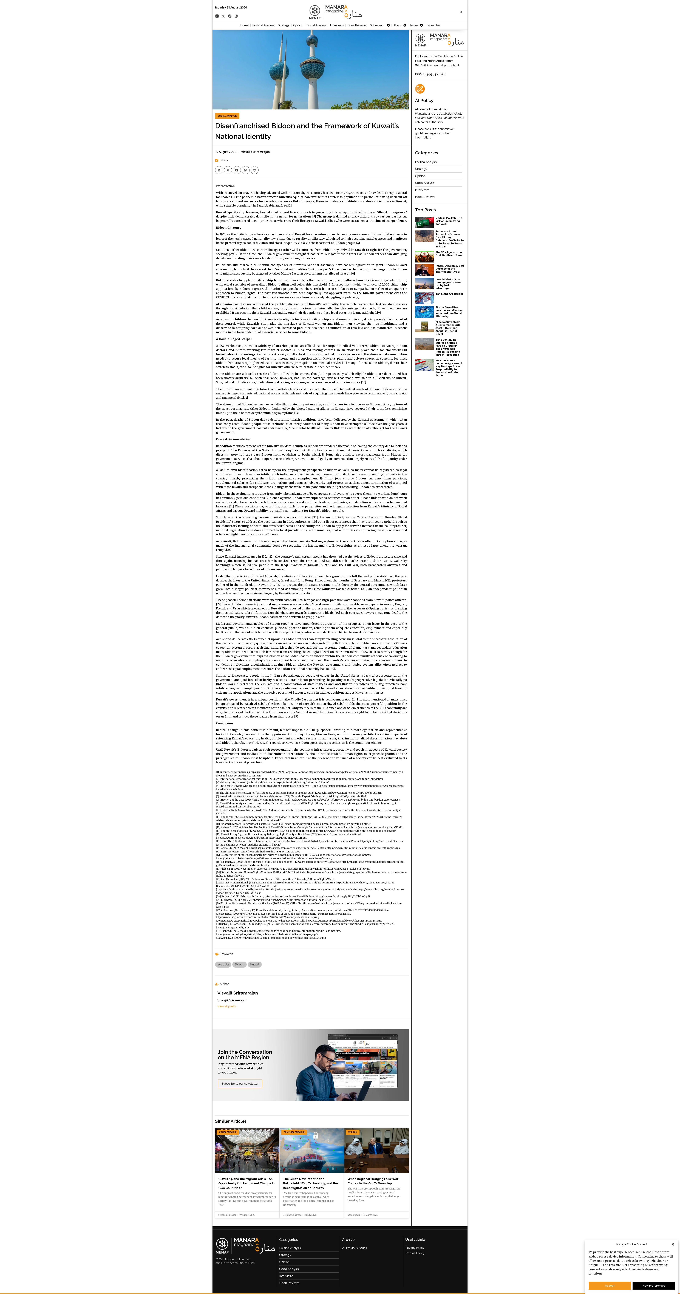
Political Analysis (263, 25)
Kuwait (254, 964)
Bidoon (239, 964)
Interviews (337, 25)
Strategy (284, 25)
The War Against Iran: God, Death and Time (449, 254)
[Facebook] (230, 16)
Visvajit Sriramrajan (237, 993)
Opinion (298, 25)
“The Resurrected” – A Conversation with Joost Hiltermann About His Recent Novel (448, 328)
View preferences (653, 1285)
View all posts (226, 1006)
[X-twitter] (223, 16)
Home (244, 25)
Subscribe (433, 25)
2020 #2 (223, 964)
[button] (673, 1244)
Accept (609, 1285)
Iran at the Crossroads (449, 293)
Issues (414, 25)
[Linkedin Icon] (217, 16)
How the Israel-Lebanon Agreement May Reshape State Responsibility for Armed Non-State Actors (448, 368)
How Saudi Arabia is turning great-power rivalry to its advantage (448, 284)
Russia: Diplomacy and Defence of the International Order (449, 268)
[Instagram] (236, 16)
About (397, 25)
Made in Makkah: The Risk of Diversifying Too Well (448, 221)
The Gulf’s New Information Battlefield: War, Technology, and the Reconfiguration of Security (310, 1183)
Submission (377, 25)
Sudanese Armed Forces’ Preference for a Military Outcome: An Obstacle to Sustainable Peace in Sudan (449, 239)
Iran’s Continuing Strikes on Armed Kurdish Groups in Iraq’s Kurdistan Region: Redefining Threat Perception (447, 347)
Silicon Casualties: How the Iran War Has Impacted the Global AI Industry (448, 312)
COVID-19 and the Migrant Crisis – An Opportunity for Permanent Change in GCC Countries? (246, 1183)
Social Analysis (316, 25)
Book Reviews (356, 25)
